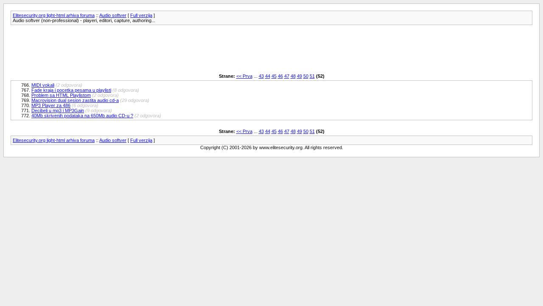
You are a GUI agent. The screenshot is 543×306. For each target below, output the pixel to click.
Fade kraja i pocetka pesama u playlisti (71, 90)
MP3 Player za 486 (50, 105)
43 (261, 76)
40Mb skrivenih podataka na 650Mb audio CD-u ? (82, 115)
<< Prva (244, 76)
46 (280, 76)
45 (274, 76)
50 (305, 76)
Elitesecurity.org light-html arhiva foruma (54, 15)
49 (299, 76)
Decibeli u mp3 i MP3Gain (57, 110)
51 (312, 76)
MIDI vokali (42, 85)
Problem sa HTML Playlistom (61, 95)
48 (293, 76)
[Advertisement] (165, 49)
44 (267, 76)
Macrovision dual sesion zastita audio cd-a (75, 100)
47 (286, 76)
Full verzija (141, 15)
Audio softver (112, 15)
